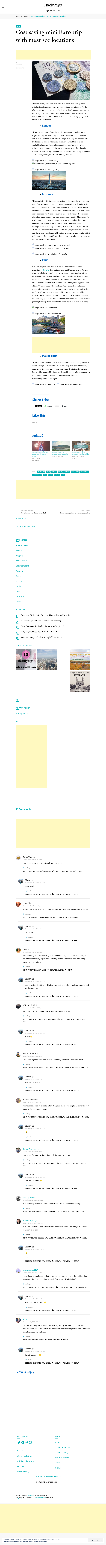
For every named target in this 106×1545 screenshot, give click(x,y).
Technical (20, 596)
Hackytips (53, 5)
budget (54, 471)
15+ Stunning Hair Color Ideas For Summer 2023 (41, 620)
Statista (46, 270)
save (62, 475)
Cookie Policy (43, 1541)
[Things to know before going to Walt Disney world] (41, 446)
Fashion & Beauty (62, 1447)
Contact (20, 1466)
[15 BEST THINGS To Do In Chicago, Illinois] (47, 660)
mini (45, 475)
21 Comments (22, 68)
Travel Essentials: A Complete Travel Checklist (80, 453)
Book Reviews (21, 560)
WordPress (21, 1499)
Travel (18, 26)
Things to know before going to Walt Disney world (40, 454)
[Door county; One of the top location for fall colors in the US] (80, 660)
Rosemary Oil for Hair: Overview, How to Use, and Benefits (45, 615)
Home (57, 1442)
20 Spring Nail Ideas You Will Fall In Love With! (40, 632)
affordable (41, 471)
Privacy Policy (22, 713)
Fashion (19, 571)
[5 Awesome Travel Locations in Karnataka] (61, 446)
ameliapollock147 (30, 1270)
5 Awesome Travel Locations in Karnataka (60, 453)
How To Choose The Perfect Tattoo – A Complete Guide (44, 626)
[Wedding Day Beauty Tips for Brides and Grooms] (26, 660)
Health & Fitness (62, 1457)
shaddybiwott (29, 1197)
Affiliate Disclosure (25, 1461)
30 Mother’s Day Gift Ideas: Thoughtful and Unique (42, 637)
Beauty (19, 550)
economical (84, 471)
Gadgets (19, 576)
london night (37, 475)
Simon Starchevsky (31, 1149)
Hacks (18, 586)
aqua (48, 471)
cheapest (67, 471)
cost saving (75, 471)
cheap (60, 471)
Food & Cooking (61, 1452)
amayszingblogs (30, 1220)
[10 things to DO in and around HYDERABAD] (80, 682)
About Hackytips (24, 1456)
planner (56, 475)
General (19, 581)
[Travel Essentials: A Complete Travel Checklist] (81, 446)
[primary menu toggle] (3, 7)
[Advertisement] (53, 55)
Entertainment (22, 565)
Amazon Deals (22, 545)
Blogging (19, 555)
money (50, 475)
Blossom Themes (40, 1497)
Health (19, 591)
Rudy (25, 1319)
